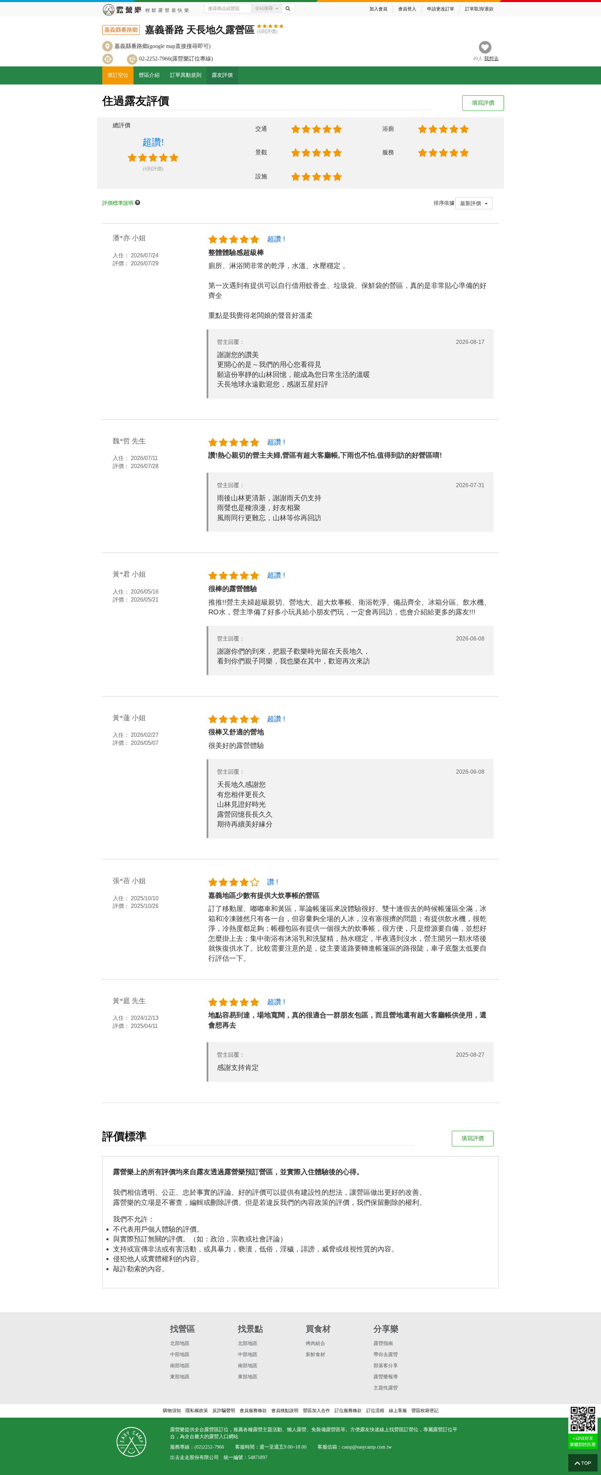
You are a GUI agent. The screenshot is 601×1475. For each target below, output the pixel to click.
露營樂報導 (386, 1376)
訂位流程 (375, 1410)
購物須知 (172, 1410)
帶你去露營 (386, 1354)
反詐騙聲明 (224, 1410)
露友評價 (222, 75)
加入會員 (378, 8)
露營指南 (383, 1343)
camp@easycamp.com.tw (367, 1447)
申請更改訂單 (440, 8)
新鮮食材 (315, 1354)
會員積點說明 (284, 1410)
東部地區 (180, 1376)
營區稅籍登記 (425, 1410)
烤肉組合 (315, 1343)
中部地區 (180, 1354)
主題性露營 (386, 1388)
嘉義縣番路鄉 (121, 30)
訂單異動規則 (185, 75)
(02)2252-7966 (209, 1447)
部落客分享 (386, 1365)
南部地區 (180, 1365)
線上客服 (398, 1410)
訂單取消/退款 (479, 8)
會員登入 (407, 8)
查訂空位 (117, 75)
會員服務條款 (253, 1410)
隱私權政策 (196, 1410)
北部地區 (180, 1343)
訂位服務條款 (348, 1410)
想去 (491, 58)
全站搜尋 (264, 8)
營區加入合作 (316, 1410)
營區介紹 (149, 75)
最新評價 (471, 203)
